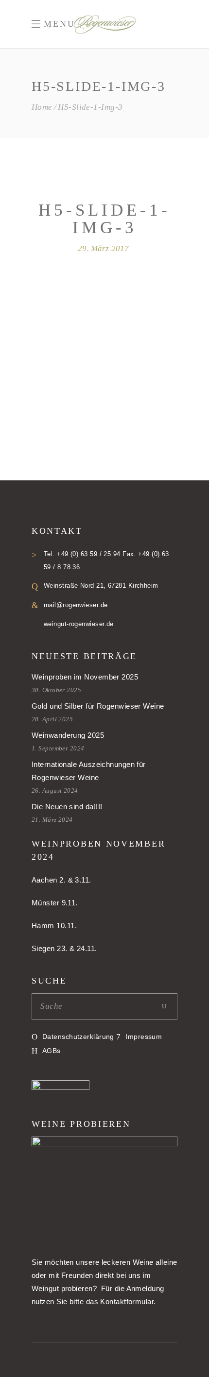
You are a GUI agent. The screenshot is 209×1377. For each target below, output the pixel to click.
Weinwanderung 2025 (68, 735)
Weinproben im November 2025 (85, 677)
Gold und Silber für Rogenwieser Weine (98, 706)
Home (42, 107)
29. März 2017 (103, 248)
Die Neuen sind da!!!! (67, 806)
